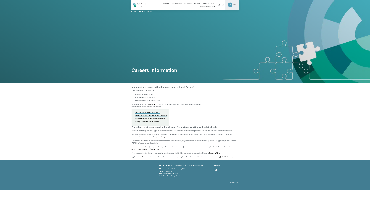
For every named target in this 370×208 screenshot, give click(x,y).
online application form (148, 157)
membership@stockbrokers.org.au (223, 157)
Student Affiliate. (214, 153)
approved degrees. (161, 137)
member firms (152, 104)
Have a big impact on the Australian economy (150, 119)
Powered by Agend (233, 182)
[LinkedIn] (216, 170)
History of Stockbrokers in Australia (147, 122)
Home (135, 11)
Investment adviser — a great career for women (151, 116)
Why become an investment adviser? (147, 112)
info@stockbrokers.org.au (170, 173)
